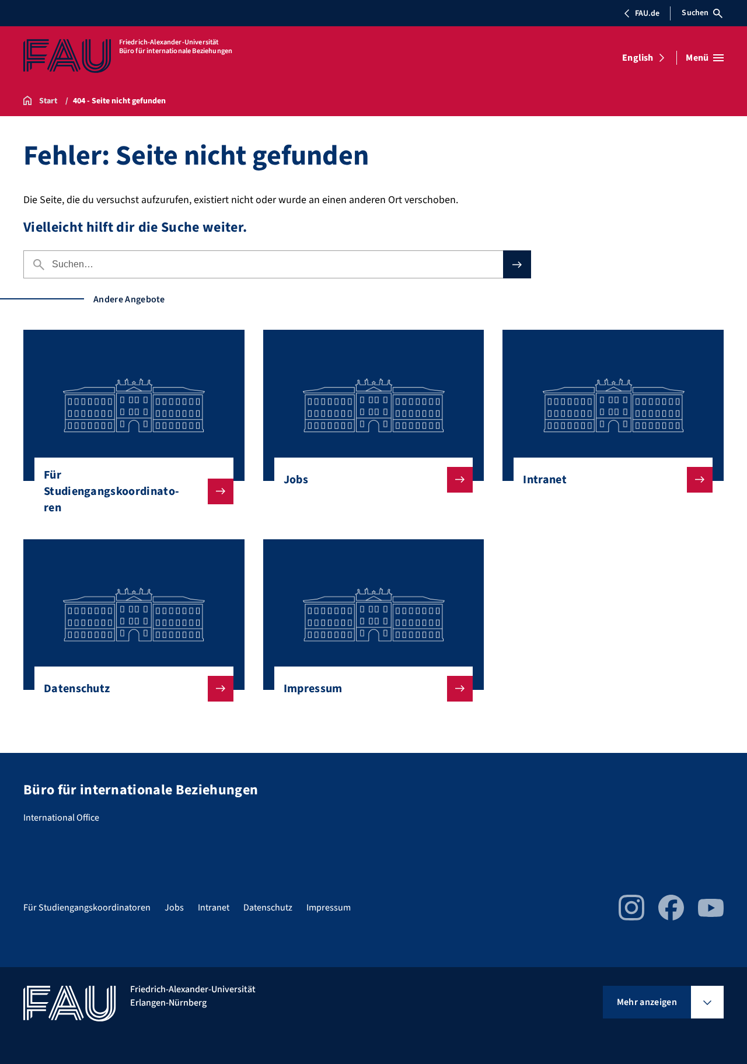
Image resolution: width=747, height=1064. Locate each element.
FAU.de (647, 13)
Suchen (695, 13)
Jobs (296, 480)
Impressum (313, 689)
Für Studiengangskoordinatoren (111, 491)
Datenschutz (77, 689)
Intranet (545, 480)
